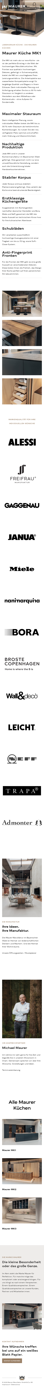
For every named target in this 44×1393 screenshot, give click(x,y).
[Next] (32, 1316)
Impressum (6, 1384)
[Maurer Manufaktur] (13, 7)
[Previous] (12, 1316)
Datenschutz (15, 1384)
